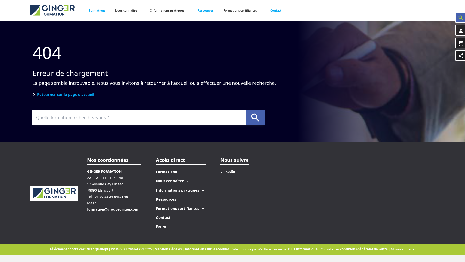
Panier (161, 226)
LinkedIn (227, 171)
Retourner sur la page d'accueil (65, 94)
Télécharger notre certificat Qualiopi (79, 249)
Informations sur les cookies (207, 249)
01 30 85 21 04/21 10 (111, 196)
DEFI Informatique (303, 249)
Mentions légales (168, 249)
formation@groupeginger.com (112, 209)
